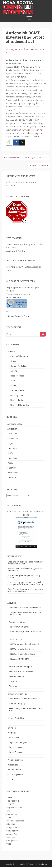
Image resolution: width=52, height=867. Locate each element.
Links (9, 723)
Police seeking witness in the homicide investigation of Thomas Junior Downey (25, 583)
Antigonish (12, 428)
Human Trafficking (18, 366)
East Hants (12, 448)
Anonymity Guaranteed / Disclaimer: (25, 607)
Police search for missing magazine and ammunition (25, 569)
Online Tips (12, 728)
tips (27, 49)
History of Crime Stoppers (20, 666)
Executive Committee (19, 626)
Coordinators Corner (18, 622)
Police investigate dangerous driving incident (23, 576)
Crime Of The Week (19, 356)
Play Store (22, 251)
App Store (10, 251)
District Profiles (16, 639)
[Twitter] (22, 142)
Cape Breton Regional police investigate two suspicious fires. (25, 590)
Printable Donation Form (17, 316)
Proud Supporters (15, 760)
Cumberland (12, 438)
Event (12, 380)
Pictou (10, 463)
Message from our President (22, 671)
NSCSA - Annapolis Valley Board (24, 644)
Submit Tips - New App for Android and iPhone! (25, 613)
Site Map (13, 686)
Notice (13, 385)
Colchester (12, 433)
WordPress (42, 864)
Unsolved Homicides (19, 405)
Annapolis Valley (14, 424)
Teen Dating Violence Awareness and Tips (25, 709)
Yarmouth (11, 477)
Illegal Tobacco (17, 375)
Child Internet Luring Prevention (23, 698)
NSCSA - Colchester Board (22, 649)
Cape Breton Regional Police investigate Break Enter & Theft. (25, 562)
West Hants (12, 472)
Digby (10, 443)
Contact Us (12, 779)
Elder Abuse (14, 737)
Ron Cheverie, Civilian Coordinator (25, 631)
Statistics (13, 681)
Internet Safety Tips (17, 703)
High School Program (18, 742)
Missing (13, 371)
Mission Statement (17, 676)
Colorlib (24, 864)
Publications (12, 764)
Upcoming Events (15, 774)
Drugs (13, 361)
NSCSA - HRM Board (19, 658)
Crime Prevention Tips (17, 694)
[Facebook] (16, 142)
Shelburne (11, 467)
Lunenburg (12, 458)
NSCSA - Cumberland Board (22, 654)
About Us (11, 602)
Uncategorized (16, 395)
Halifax (10, 453)
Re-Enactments (17, 390)
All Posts (11, 351)
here (13, 182)
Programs (11, 732)
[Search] (43, 334)
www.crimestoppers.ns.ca (33, 130)
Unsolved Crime (17, 400)
